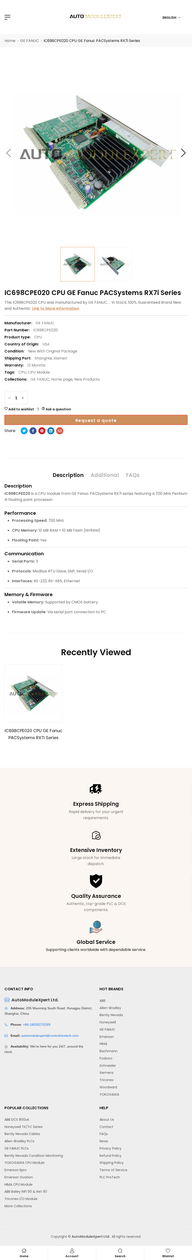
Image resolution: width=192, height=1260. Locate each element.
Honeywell (108, 1022)
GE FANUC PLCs (16, 1148)
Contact (106, 1126)
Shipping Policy (112, 1162)
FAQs (133, 475)
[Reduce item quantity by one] (9, 398)
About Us (107, 1119)
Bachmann (109, 1051)
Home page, (62, 379)
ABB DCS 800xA (16, 1119)
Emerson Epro (15, 1170)
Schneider (108, 1065)
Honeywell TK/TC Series (23, 1126)
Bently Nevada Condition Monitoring (33, 1155)
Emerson (107, 1036)
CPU (38, 337)
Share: (10, 430)
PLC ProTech (110, 1177)
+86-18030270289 (36, 1024)
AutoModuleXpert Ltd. (91, 1236)
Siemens (107, 1072)
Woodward (108, 1087)
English (169, 17)
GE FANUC (107, 1029)
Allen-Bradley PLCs (19, 1141)
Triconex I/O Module (20, 1198)
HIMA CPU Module (18, 1184)
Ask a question (58, 409)
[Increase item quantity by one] (22, 398)
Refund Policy (111, 1155)
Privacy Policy (111, 1148)
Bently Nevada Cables (22, 1133)
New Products (87, 379)
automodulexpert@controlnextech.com (50, 1035)
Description (68, 475)
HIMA (103, 1043)
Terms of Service (113, 1170)
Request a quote (96, 420)
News (104, 1141)
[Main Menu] (6, 17)
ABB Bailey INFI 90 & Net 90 (25, 1191)
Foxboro (106, 1058)
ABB (102, 1000)
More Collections (18, 1206)
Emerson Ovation (18, 1177)
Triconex (107, 1080)
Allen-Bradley (110, 1008)
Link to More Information (55, 308)
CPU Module (39, 372)
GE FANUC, (40, 379)
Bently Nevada (111, 1015)
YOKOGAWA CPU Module (24, 1162)
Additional (105, 475)
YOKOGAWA (109, 1094)
